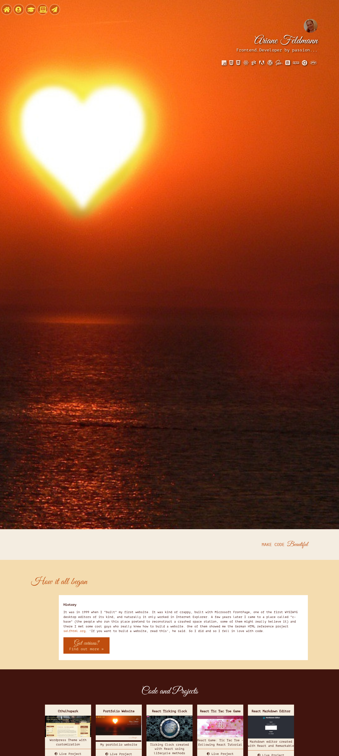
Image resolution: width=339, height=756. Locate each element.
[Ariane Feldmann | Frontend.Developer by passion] (7, 9)
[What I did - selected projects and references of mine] (43, 9)
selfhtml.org (74, 631)
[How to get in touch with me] (54, 9)
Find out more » (86, 645)
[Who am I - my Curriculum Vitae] (19, 9)
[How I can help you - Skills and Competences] (31, 9)
